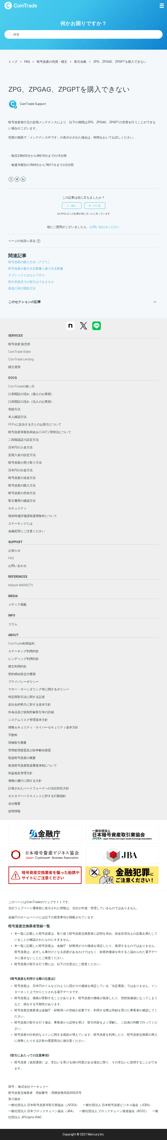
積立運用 (14, 367)
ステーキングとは (20, 523)
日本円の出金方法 (20, 470)
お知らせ (14, 550)
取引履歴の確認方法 (22, 500)
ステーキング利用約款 (23, 651)
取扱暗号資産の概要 (22, 758)
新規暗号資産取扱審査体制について (32, 765)
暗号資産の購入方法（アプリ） (29, 262)
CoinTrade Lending (21, 359)
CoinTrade (20, 5)
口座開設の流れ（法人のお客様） (31, 401)
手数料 (12, 735)
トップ (12, 61)
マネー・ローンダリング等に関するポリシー (38, 689)
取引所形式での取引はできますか (31, 282)
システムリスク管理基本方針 (28, 719)
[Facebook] (11, 179)
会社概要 (14, 803)
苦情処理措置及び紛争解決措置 (29, 750)
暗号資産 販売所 (19, 344)
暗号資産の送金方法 (22, 478)
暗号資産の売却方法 (22, 493)
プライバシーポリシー (23, 681)
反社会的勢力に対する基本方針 (29, 704)
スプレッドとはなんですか (26, 275)
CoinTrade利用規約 (21, 643)
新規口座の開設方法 (22, 288)
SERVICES (15, 335)
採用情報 (14, 811)
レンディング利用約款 (23, 658)
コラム (12, 624)
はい (73, 205)
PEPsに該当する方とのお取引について (34, 424)
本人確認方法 (17, 417)
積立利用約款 (17, 666)
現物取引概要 (17, 742)
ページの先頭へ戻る (22, 241)
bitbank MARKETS (20, 585)
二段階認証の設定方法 (23, 439)
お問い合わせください (105, 227)
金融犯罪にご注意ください (26, 531)
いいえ (97, 205)
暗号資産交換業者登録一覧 (29, 926)
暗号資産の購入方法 (22, 485)
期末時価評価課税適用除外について (32, 516)
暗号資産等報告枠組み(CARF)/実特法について (39, 432)
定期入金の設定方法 (22, 455)
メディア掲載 (17, 604)
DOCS (12, 378)
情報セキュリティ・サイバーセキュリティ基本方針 (43, 727)
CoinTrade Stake (19, 351)
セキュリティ (17, 508)
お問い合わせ (17, 565)
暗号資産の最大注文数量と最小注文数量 (35, 268)
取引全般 (80, 61)
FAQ (27, 61)
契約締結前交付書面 (22, 674)
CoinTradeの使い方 (21, 386)
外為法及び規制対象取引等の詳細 (31, 712)
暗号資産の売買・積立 (52, 61)
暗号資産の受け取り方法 (25, 462)
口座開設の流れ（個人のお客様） (31, 394)
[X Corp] (17, 179)
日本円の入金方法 (20, 447)
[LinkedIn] (23, 179)
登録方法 (14, 409)
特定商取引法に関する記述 (26, 697)
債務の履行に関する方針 (25, 780)
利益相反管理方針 (20, 773)
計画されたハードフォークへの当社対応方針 (38, 788)
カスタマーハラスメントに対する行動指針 (37, 796)
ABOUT (13, 635)
